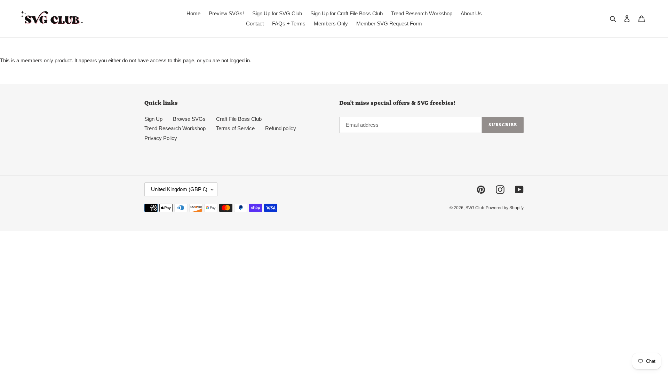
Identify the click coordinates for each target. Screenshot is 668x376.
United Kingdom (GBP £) (179, 189)
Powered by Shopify (505, 207)
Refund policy (280, 128)
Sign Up (153, 119)
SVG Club (475, 207)
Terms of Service (235, 128)
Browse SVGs (189, 119)
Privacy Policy (160, 138)
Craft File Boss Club (239, 119)
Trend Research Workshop (175, 128)
